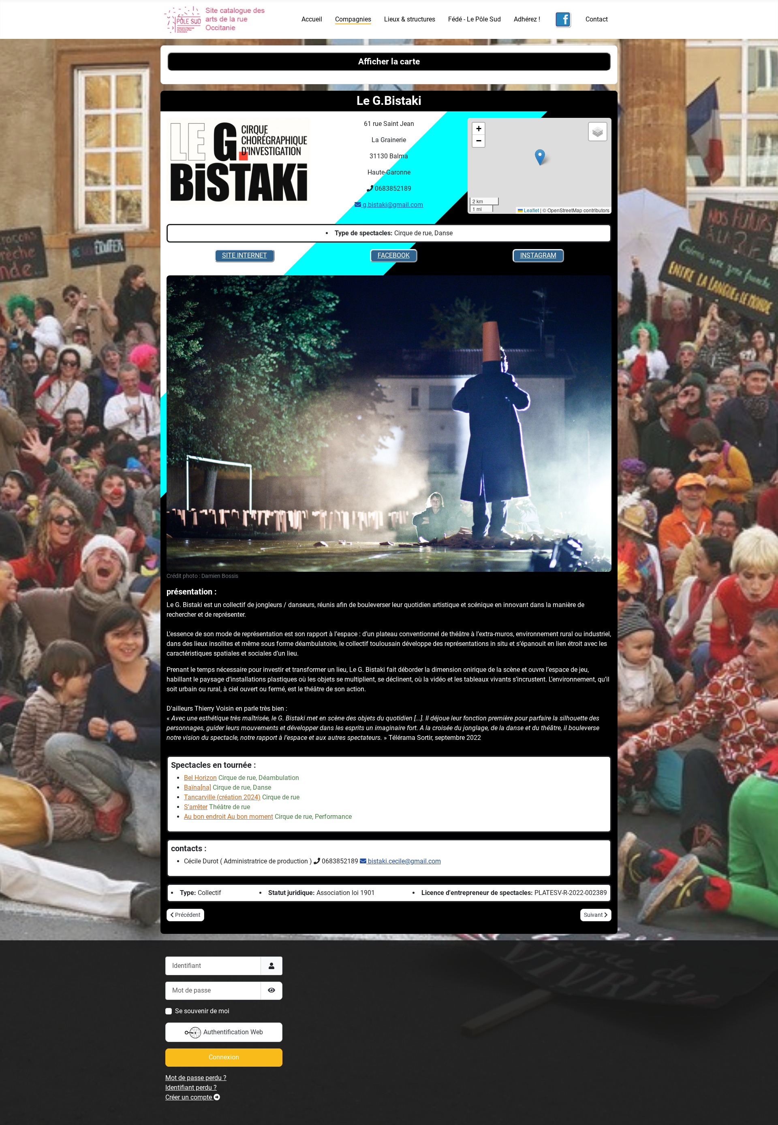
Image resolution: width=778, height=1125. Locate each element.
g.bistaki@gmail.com (392, 205)
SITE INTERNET (244, 255)
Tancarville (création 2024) (222, 797)
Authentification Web (232, 1032)
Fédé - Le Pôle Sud (474, 19)
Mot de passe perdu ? (196, 1078)
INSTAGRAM (538, 255)
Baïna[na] (197, 787)
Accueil (311, 19)
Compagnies (353, 19)
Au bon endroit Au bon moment (228, 816)
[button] (540, 157)
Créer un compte (189, 1097)
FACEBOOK (394, 255)
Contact (597, 19)
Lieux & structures (409, 19)
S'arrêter (195, 807)
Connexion (224, 1057)
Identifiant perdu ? (191, 1087)
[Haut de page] (764, 1110)
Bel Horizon (200, 778)
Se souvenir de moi (202, 1011)
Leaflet (531, 210)
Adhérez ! (527, 19)
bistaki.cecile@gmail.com (403, 861)
